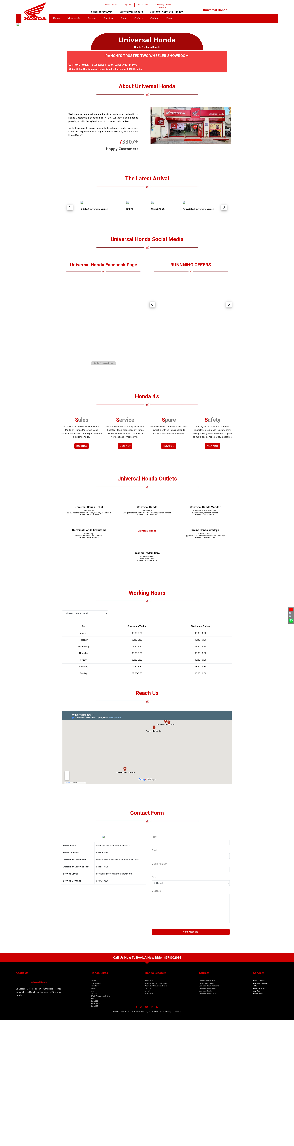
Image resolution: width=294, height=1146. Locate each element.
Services (108, 18)
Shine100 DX (95, 1003)
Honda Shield (258, 993)
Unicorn (93, 993)
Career (169, 18)
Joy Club (256, 991)
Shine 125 (94, 1001)
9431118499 (130, 65)
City (154, 877)
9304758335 (114, 65)
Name (155, 836)
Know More (169, 446)
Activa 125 (149, 993)
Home (56, 18)
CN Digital (127, 1011)
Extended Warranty (260, 983)
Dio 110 (147, 991)
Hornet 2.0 (94, 986)
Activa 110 (149, 981)
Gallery (138, 18)
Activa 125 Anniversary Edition (156, 983)
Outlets (154, 18)
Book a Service (259, 981)
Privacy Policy (165, 1011)
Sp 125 (93, 988)
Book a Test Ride (259, 988)
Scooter (92, 18)
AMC (255, 986)
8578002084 (99, 65)
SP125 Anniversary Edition (100, 996)
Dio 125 (148, 988)
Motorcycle (74, 18)
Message (156, 891)
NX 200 (93, 981)
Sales (124, 18)
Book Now (81, 446)
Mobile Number (159, 864)
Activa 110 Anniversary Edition (156, 986)
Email (154, 850)
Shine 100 (94, 1006)
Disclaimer (177, 1011)
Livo (92, 991)
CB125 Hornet (96, 983)
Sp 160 (93, 998)
